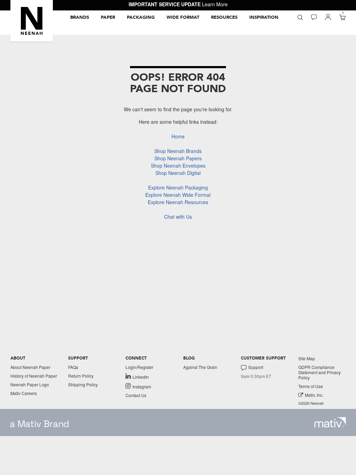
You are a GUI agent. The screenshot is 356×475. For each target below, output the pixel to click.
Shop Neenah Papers (178, 158)
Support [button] (255, 367)
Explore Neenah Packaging (178, 187)
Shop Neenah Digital (178, 172)
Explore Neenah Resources (178, 202)
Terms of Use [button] (310, 386)
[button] (31, 21)
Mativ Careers (23, 393)
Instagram (141, 386)
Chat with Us (178, 216)
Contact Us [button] (136, 395)
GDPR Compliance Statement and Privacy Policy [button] (319, 372)
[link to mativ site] (330, 422)
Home (178, 136)
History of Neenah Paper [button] (33, 375)
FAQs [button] (73, 367)
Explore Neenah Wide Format (178, 194)
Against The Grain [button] (200, 367)
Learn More (215, 4)
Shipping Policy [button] (83, 384)
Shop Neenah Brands (178, 150)
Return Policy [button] (81, 375)
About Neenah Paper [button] (30, 367)
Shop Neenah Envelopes (178, 165)
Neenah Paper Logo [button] (29, 384)
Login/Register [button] (139, 367)
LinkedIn (140, 376)
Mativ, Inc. (314, 394)
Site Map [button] (306, 358)
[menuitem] (79, 17)
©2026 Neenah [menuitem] (311, 403)
